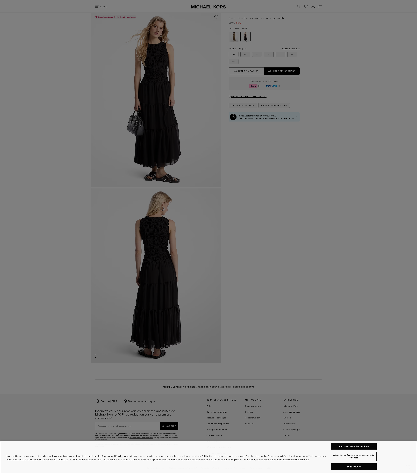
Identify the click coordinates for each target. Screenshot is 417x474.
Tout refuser (354, 466)
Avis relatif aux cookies (296, 459)
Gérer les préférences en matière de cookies (353, 456)
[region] (208, 457)
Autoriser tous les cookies (354, 446)
